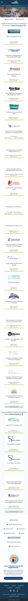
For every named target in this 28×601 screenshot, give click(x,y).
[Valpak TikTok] (17, 591)
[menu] (2, 2)
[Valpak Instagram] (14, 591)
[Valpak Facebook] (10, 591)
